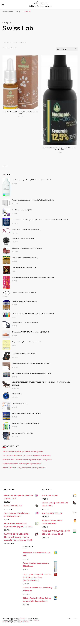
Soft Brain (40, 3)
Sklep (69, 618)
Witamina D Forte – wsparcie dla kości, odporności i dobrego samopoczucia (27, 459)
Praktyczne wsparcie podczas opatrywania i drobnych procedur (22, 451)
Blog (76, 618)
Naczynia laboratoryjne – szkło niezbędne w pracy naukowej (21, 463)
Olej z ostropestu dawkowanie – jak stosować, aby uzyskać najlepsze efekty (26, 455)
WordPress (25, 622)
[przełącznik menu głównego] (3, 4)
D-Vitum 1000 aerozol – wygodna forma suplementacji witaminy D (24, 468)
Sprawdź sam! (20, 82)
